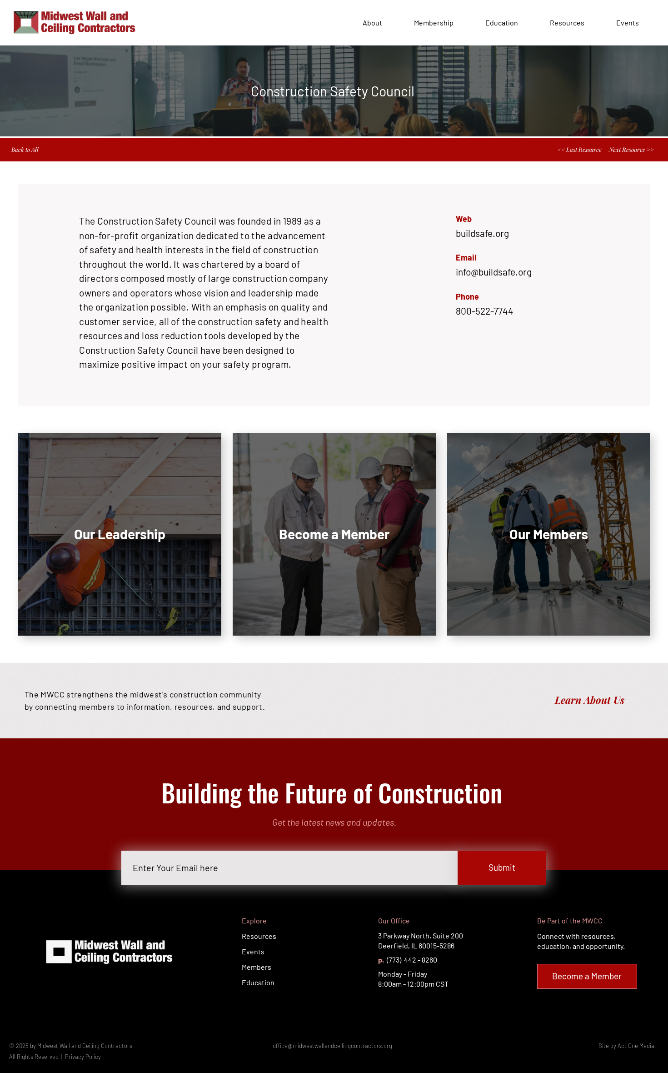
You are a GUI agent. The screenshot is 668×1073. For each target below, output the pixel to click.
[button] (524, 271)
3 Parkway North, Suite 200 (420, 935)
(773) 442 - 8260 (411, 959)
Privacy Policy (83, 1056)
